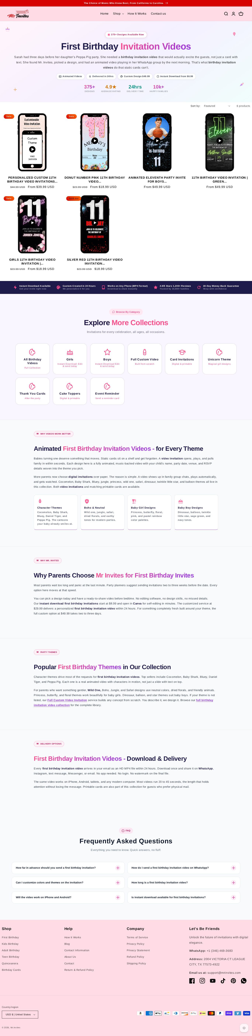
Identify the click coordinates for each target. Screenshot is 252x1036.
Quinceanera (10, 963)
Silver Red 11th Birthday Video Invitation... (95, 261)
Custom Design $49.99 (137, 76)
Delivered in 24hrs (103, 76)
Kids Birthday (10, 943)
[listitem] (32, 359)
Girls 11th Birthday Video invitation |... (32, 261)
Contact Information (76, 950)
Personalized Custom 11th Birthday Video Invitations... (32, 179)
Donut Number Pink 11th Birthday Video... (95, 179)
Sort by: (195, 105)
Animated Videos (72, 76)
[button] (118, 14)
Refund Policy (135, 956)
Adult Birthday (11, 950)
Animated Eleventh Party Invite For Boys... (157, 179)
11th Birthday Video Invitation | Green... (220, 179)
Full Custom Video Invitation (67, 700)
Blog (67, 943)
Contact (69, 963)
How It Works (72, 937)
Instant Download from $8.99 (176, 76)
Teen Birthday (10, 956)
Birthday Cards (11, 969)
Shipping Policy (136, 963)
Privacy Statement (138, 950)
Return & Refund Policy (79, 969)
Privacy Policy (135, 943)
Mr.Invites (15, 1027)
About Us (70, 956)
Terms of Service (137, 937)
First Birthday (10, 937)
